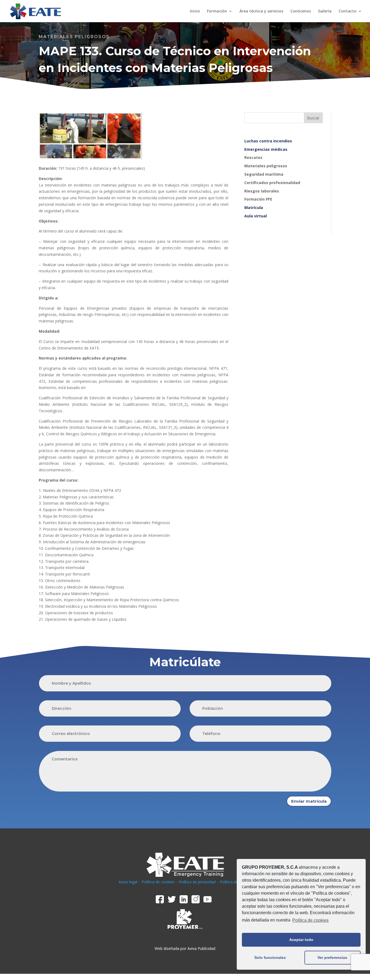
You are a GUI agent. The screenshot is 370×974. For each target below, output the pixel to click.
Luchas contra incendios (268, 140)
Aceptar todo (301, 939)
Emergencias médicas (265, 149)
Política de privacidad (197, 881)
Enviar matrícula (309, 801)
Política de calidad (235, 881)
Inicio (195, 11)
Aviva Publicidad (201, 948)
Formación (217, 11)
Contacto (347, 11)
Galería (325, 11)
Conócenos (300, 11)
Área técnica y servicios (261, 11)
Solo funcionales (270, 957)
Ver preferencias (332, 957)
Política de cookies (310, 920)
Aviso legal (128, 881)
